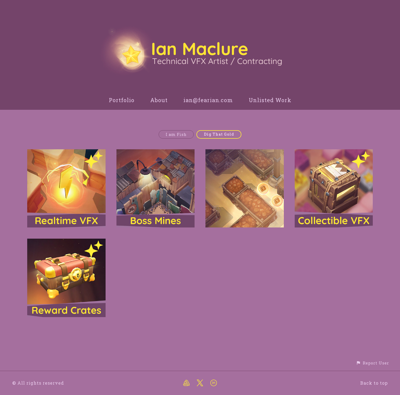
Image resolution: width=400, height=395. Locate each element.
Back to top (374, 383)
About (159, 100)
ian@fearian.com (208, 100)
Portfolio (121, 100)
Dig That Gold (219, 134)
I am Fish (176, 134)
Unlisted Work (270, 100)
